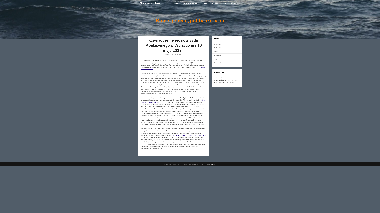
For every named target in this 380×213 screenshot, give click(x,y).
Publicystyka (215, 3)
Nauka (206, 3)
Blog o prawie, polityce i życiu (153, 3)
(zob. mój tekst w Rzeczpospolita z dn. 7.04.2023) (188, 135)
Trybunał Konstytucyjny (191, 3)
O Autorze (176, 3)
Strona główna (235, 3)
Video (225, 3)
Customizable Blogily (210, 164)
